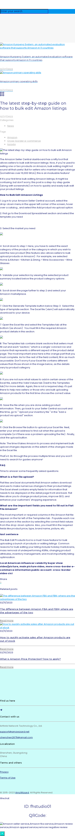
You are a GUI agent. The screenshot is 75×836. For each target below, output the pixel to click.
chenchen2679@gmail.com (16, 737)
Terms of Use (7, 777)
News (10, 126)
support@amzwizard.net (14, 731)
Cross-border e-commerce (24, 141)
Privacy (4, 772)
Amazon (12, 137)
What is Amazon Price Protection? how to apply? (30, 658)
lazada (11, 144)
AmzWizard (22, 792)
